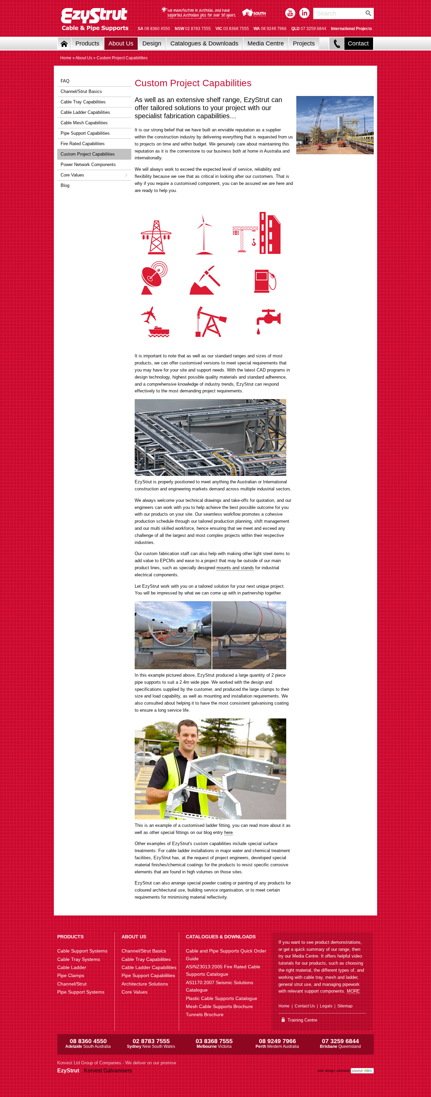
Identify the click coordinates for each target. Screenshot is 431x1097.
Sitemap (345, 1006)
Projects (304, 43)
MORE (353, 991)
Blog (65, 185)
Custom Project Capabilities (88, 154)
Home (65, 58)
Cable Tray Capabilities (83, 101)
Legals (326, 1006)
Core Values (72, 175)
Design (151, 43)
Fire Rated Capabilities (83, 143)
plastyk (357, 1070)
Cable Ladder (71, 967)
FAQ (65, 81)
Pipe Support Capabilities (85, 133)
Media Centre (265, 43)
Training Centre (301, 1020)
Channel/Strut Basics (81, 91)
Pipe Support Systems (80, 992)
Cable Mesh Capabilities (84, 122)
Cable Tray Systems (78, 959)
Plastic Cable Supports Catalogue (221, 998)
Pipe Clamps (70, 975)
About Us (120, 43)
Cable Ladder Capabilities (85, 112)
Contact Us (305, 1006)
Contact (358, 43)
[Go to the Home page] (64, 43)
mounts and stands (235, 567)
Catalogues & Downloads (204, 43)
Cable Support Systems (82, 951)
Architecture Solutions (145, 984)
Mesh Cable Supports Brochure (219, 1006)
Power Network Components (88, 164)
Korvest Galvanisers (108, 1070)
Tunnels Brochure (205, 1014)
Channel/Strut (72, 984)
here (228, 832)
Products (87, 43)
